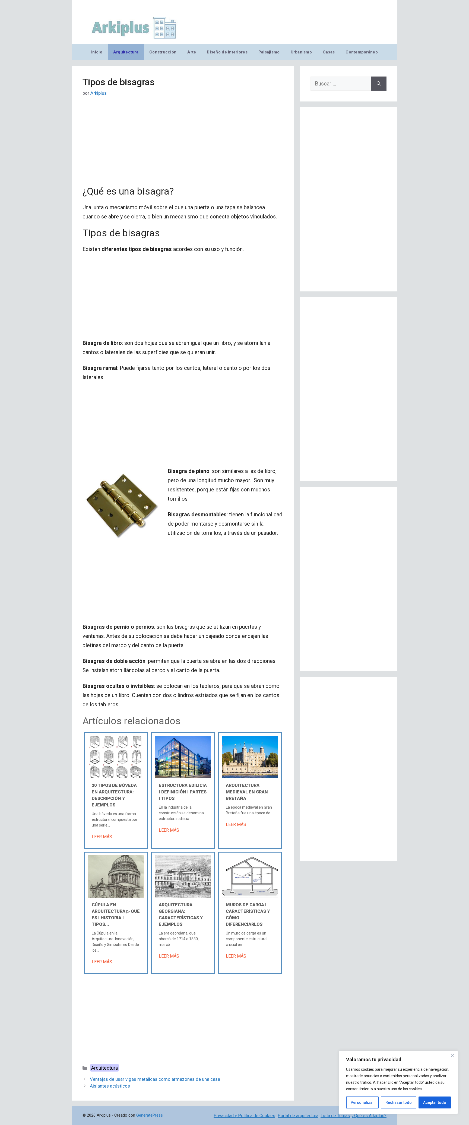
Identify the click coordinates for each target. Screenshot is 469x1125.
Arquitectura (125, 52)
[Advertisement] (183, 146)
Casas (329, 52)
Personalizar (362, 1102)
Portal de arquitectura (298, 1115)
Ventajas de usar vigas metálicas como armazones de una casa (155, 1079)
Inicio (96, 52)
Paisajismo (269, 52)
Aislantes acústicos (110, 1086)
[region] (398, 1082)
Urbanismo (301, 52)
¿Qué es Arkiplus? (369, 1115)
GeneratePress (149, 1115)
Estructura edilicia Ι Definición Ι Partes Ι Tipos (183, 792)
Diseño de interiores (227, 52)
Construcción (162, 52)
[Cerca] (452, 1055)
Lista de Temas (335, 1115)
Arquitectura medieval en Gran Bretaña (247, 792)
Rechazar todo (398, 1102)
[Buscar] (378, 84)
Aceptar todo (434, 1102)
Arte (191, 52)
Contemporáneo (362, 52)
